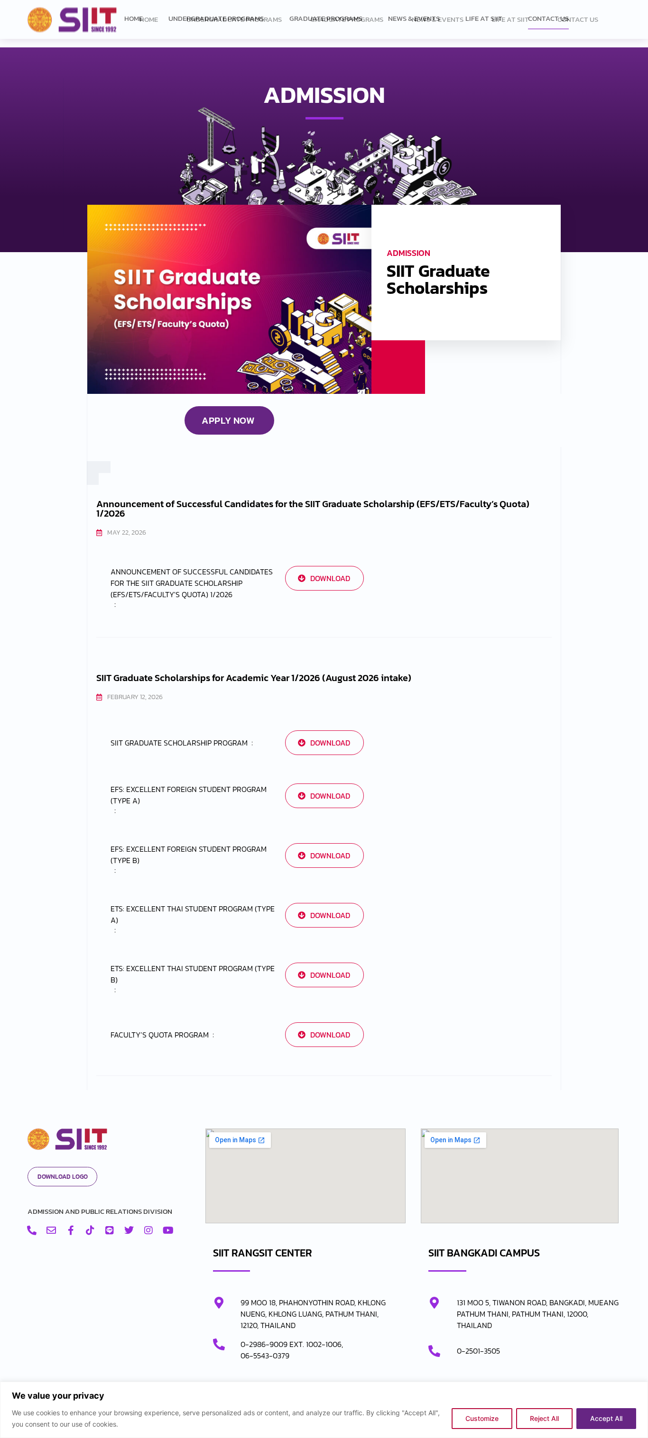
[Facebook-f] (70, 1230)
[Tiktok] (90, 1230)
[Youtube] (168, 1230)
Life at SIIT (483, 18)
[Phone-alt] (32, 1230)
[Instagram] (148, 1230)
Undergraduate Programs (216, 18)
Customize (482, 1418)
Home (133, 18)
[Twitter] (129, 1230)
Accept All (606, 1418)
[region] (324, 1410)
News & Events (414, 18)
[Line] (109, 1230)
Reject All (544, 1418)
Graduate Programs (325, 18)
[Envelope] (51, 1230)
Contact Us (548, 18)
